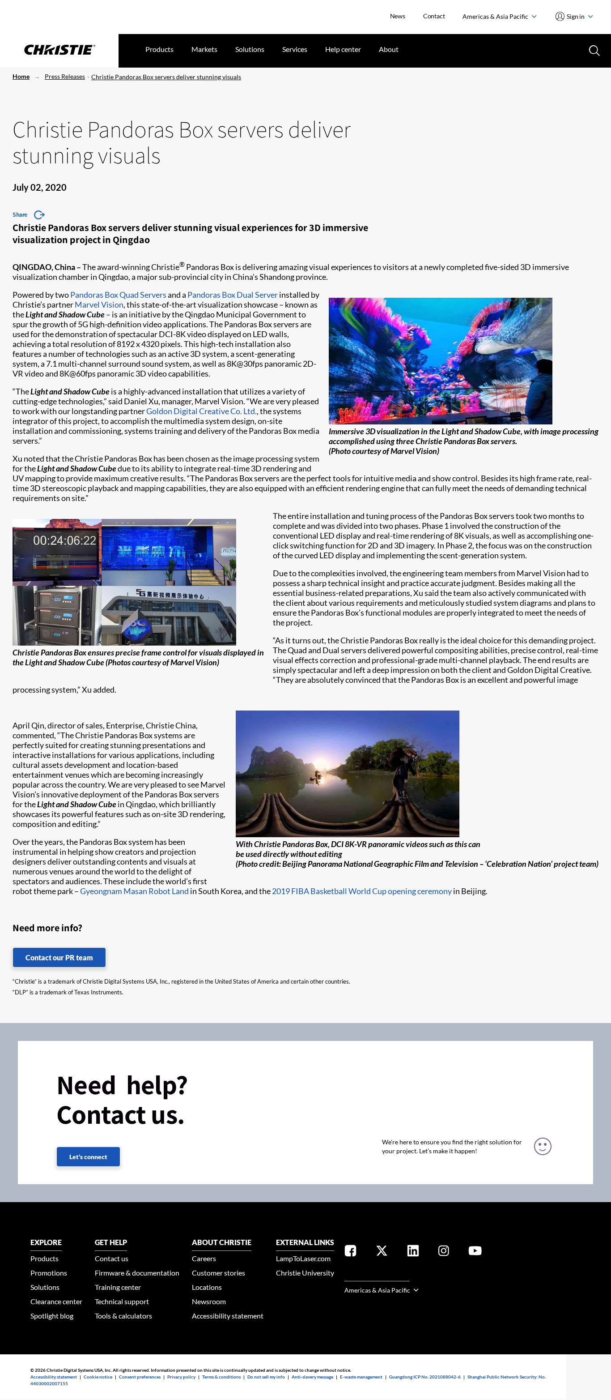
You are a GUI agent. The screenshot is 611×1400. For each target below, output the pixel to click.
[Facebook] (350, 1252)
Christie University (305, 1272)
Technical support (122, 1301)
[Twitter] (382, 1252)
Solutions (249, 49)
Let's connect (88, 1156)
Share (20, 214)
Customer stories (218, 1272)
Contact (434, 16)
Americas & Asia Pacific (496, 16)
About (389, 49)
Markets (204, 49)
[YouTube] (475, 1252)
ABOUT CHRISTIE (221, 1242)
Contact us (111, 1258)
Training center (118, 1287)
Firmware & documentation (137, 1272)
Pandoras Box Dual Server (232, 295)
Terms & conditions (221, 1376)
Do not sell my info (266, 1376)
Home (21, 76)
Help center (343, 49)
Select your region (376, 1276)
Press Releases (65, 76)
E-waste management (361, 1376)
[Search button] (593, 49)
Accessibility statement (227, 1315)
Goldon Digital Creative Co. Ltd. (201, 411)
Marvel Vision (99, 304)
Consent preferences (140, 1376)
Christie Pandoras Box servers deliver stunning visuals (166, 77)
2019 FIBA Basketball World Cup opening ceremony (362, 891)
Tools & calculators (123, 1315)
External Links (305, 1242)
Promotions (48, 1272)
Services (294, 49)
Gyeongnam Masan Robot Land (134, 891)
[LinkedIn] (413, 1252)
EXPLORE (46, 1242)
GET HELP (111, 1242)
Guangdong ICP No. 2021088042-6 (425, 1376)
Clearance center (56, 1301)
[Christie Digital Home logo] (59, 50)
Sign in (576, 16)
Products (159, 49)
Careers (204, 1258)
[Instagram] (443, 1252)
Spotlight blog (51, 1315)
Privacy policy (181, 1376)
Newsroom (209, 1301)
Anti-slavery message (312, 1376)
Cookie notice (98, 1376)
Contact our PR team (59, 957)
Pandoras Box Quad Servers (118, 295)
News (397, 16)
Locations (207, 1287)
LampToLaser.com (303, 1258)
